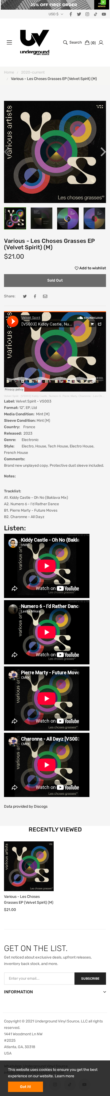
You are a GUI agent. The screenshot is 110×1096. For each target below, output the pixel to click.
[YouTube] (104, 14)
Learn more (64, 1076)
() (93, 43)
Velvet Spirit (11, 395)
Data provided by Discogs (26, 806)
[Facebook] (71, 14)
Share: (9, 296)
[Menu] (9, 42)
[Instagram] (87, 14)
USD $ (53, 14)
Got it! (25, 1086)
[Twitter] (79, 14)
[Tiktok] (95, 14)
